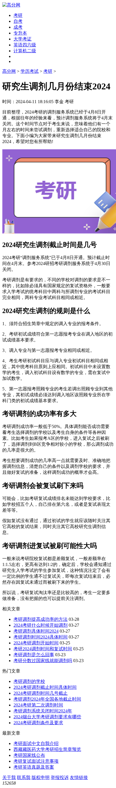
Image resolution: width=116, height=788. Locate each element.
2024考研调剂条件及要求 (38, 722)
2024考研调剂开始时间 (36, 642)
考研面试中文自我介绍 (36, 743)
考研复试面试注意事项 (36, 761)
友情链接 (79, 777)
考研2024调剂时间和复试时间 (43, 648)
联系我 (23, 777)
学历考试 (30, 71)
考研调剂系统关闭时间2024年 (43, 710)
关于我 (9, 777)
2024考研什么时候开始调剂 (41, 625)
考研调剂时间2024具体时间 (41, 637)
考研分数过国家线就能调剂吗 (43, 660)
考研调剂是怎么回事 (34, 654)
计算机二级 (25, 50)
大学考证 (23, 39)
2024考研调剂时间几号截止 (41, 693)
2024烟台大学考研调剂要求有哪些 (47, 716)
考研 (18, 15)
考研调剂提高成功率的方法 (41, 619)
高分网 (9, 71)
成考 (18, 27)
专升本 (20, 33)
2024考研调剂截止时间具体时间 (45, 687)
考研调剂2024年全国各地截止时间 (47, 699)
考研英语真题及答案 (34, 767)
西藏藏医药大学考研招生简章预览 (47, 749)
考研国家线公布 (29, 755)
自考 (18, 21)
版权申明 (41, 777)
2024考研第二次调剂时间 (38, 705)
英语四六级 (25, 44)
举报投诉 (60, 777)
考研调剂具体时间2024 (36, 631)
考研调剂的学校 (29, 681)
